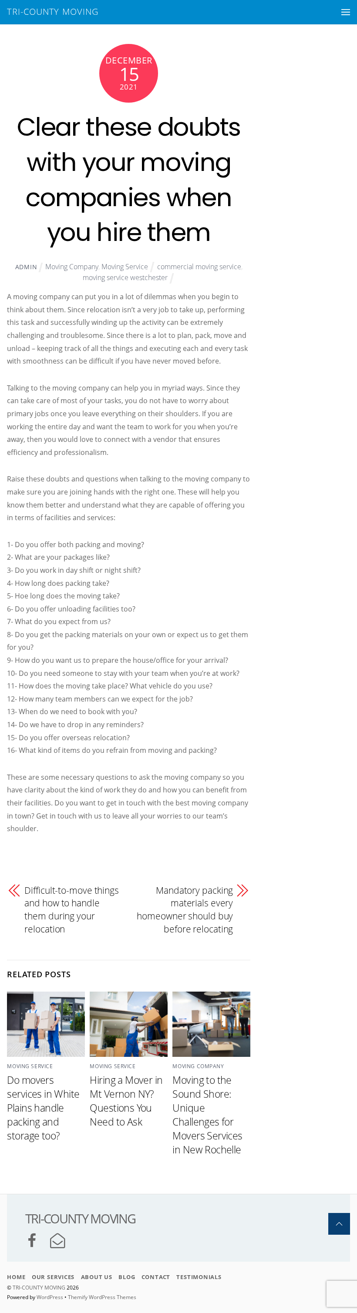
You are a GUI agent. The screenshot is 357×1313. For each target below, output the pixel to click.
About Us (96, 1277)
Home (16, 1277)
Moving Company (71, 266)
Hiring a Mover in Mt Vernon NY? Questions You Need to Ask (126, 1101)
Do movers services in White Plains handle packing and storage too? (43, 1108)
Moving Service (124, 266)
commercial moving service (199, 266)
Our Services (53, 1277)
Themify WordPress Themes (102, 1297)
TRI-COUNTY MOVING (40, 1287)
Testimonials (198, 1277)
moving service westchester (125, 277)
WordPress (50, 1297)
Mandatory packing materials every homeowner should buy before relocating (185, 909)
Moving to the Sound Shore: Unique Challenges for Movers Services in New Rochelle (207, 1114)
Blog (126, 1277)
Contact (155, 1277)
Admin (26, 267)
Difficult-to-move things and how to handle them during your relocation (71, 909)
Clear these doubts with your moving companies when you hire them (129, 180)
